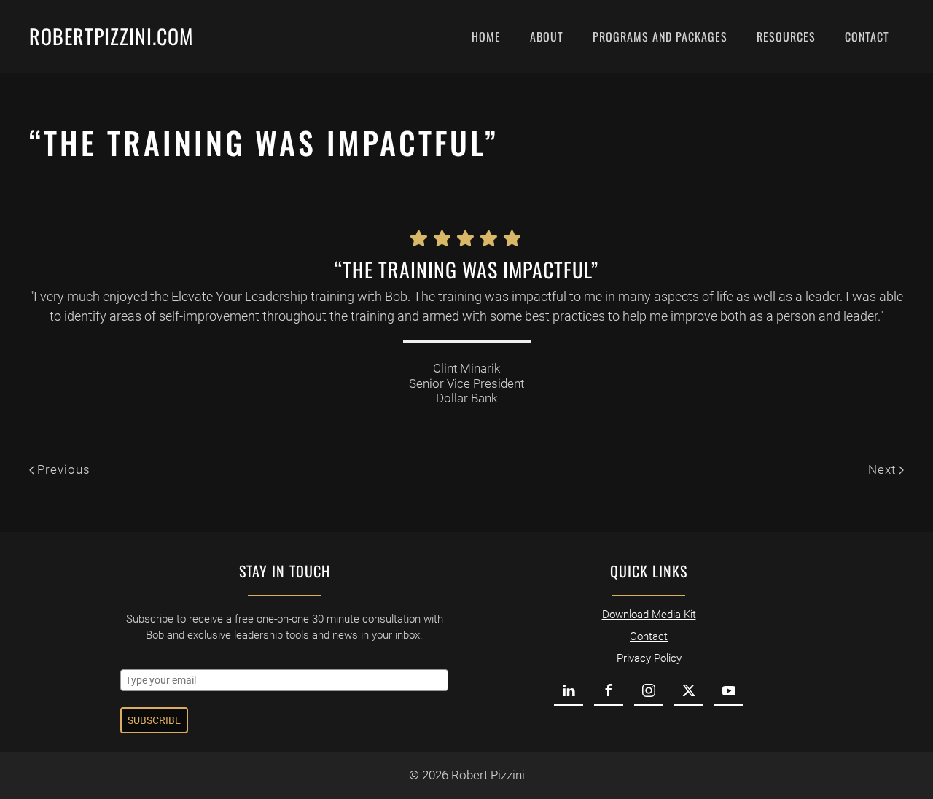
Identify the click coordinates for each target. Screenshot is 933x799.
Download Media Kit (649, 614)
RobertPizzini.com (111, 36)
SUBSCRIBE (154, 720)
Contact (867, 36)
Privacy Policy (649, 658)
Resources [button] (786, 36)
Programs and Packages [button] (660, 36)
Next (882, 469)
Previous (63, 469)
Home (486, 36)
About (546, 36)
